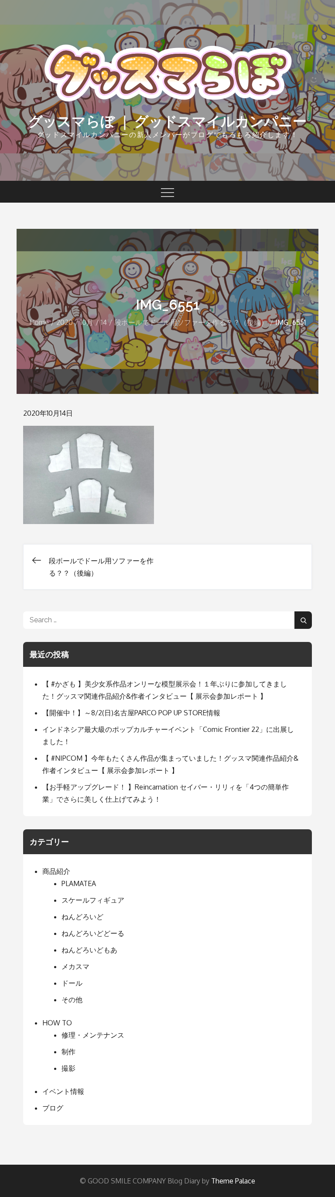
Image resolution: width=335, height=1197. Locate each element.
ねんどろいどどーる (93, 933)
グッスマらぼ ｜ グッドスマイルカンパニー (167, 121)
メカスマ (75, 966)
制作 (68, 1051)
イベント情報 (63, 1091)
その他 (72, 999)
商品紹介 (56, 871)
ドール (72, 983)
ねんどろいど (82, 916)
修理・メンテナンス (93, 1035)
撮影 (68, 1068)
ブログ (52, 1108)
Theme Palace (233, 1180)
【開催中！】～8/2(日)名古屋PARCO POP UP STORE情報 (131, 712)
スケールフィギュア (93, 900)
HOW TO (57, 1022)
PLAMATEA (79, 883)
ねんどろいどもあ (89, 949)
